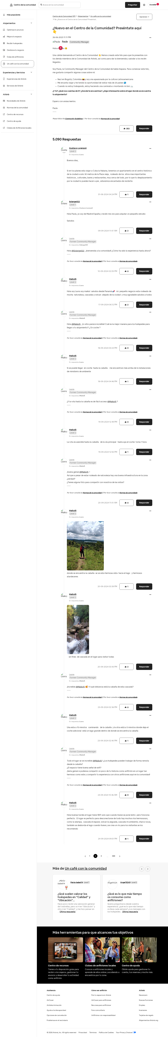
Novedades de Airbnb (16, 101)
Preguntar (132, 5)
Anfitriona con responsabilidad (103, 1015)
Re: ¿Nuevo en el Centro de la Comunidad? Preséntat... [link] (75, 19)
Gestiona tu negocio (15, 50)
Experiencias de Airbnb (16, 79)
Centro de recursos (15, 114)
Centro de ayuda (14, 121)
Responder (144, 128)
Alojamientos (83, 16)
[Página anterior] (85, 856)
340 (113, 856)
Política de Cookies (106, 1032)
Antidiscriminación (54, 1005)
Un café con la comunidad (18, 64)
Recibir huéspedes (14, 43)
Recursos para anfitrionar (101, 1005)
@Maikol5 (76, 324)
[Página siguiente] (119, 856)
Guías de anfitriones (15, 57)
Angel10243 (125, 882)
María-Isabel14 (76, 882)
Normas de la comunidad (17, 108)
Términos (93, 1032)
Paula (65, 41)
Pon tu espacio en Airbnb (101, 995)
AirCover (50, 1000)
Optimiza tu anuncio (15, 30)
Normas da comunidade (128, 261)
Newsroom (143, 995)
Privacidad (83, 1032)
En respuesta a (76, 154)
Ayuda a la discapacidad (56, 1010)
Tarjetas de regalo (146, 1015)
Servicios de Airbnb (15, 86)
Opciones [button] (143, 17)
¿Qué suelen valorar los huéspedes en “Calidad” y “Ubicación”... (74, 897)
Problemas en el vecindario (57, 1020)
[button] (150, 38)
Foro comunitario (98, 1010)
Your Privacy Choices (124, 1032)
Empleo (142, 1005)
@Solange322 (78, 251)
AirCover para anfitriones (101, 1000)
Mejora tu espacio (14, 37)
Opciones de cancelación (57, 1015)
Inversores (143, 1010)
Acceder (153, 5)
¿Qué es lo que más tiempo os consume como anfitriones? (124, 897)
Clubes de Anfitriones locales (19, 128)
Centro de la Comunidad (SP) (64, 16)
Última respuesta (67, 911)
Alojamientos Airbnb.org (148, 1020)
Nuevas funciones (146, 1000)
